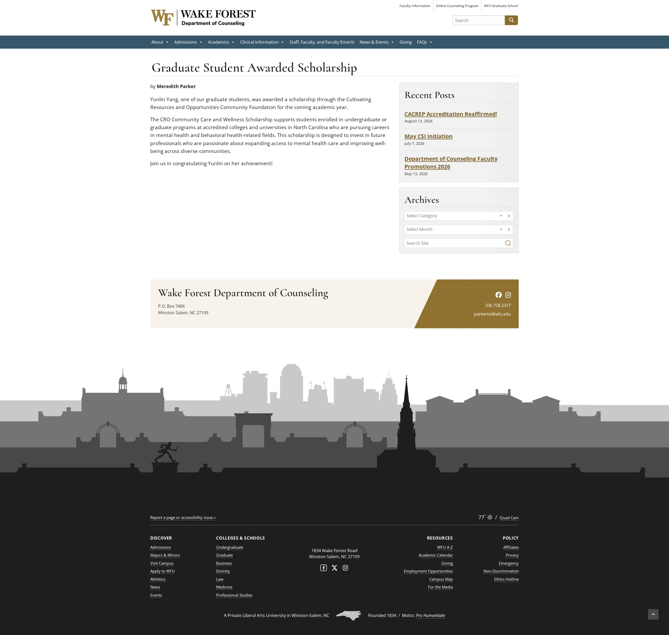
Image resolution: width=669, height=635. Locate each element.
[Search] (508, 243)
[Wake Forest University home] (334, 540)
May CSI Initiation (429, 136)
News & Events (374, 42)
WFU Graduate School (501, 5)
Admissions (185, 42)
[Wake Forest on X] (334, 569)
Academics (218, 42)
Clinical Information (259, 42)
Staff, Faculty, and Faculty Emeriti (322, 42)
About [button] (157, 42)
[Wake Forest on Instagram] (345, 569)
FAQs (422, 42)
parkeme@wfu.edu (492, 314)
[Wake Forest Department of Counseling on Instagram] (508, 294)
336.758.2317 (498, 305)
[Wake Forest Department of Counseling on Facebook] (498, 294)
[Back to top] (653, 614)
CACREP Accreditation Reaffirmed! (451, 114)
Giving (406, 42)
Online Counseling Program (457, 5)
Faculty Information (415, 5)
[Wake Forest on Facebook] (323, 569)
